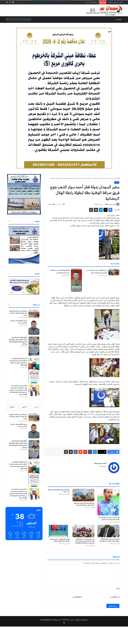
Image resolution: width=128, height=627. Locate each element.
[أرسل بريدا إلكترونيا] (106, 204)
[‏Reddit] (80, 452)
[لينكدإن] (101, 210)
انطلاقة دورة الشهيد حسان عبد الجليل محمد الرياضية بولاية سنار (59, 271)
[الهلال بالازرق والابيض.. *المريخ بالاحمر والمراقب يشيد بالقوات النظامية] (58, 531)
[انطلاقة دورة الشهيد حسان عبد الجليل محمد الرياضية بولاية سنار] (76, 280)
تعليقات (12, 407)
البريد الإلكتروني (114, 597)
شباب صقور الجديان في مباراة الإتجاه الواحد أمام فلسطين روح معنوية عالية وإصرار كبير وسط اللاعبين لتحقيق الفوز (84, 541)
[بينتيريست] (85, 452)
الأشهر (24, 407)
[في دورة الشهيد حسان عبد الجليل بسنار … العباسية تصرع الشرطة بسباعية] (113, 272)
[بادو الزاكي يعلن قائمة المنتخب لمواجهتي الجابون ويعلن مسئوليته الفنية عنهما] (83, 495)
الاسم (117, 588)
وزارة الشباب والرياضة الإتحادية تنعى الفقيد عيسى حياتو (58, 490)
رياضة (110, 178)
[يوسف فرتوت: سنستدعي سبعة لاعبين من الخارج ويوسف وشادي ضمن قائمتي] (108, 502)
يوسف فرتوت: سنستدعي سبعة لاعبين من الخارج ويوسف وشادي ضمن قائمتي (108, 518)
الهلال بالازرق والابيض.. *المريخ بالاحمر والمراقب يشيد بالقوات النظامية (59, 540)
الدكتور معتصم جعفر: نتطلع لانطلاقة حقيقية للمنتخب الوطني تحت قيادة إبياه (109, 540)
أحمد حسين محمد (111, 204)
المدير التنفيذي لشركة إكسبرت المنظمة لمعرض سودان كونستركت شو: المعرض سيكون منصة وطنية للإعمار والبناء (18, 361)
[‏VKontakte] (76, 452)
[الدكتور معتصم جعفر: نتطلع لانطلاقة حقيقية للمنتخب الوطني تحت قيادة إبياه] (108, 531)
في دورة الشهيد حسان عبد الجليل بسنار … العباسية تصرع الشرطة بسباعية (96, 271)
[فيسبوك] (110, 210)
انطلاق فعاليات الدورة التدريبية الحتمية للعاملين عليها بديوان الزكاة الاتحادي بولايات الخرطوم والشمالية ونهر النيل (67, 2)
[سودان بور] (104, 10)
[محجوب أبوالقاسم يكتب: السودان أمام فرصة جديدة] (33, 327)
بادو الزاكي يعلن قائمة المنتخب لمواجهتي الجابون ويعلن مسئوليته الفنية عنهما (84, 504)
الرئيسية (115, 178)
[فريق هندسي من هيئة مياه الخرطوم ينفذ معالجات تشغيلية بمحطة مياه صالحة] (33, 314)
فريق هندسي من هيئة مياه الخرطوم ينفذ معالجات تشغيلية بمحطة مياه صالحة (18, 313)
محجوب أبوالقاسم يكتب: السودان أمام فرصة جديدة (18, 321)
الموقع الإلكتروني (77, 597)
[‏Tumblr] (90, 452)
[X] (106, 210)
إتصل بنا (119, 19)
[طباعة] (91, 210)
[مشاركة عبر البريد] (96, 210)
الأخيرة (36, 407)
